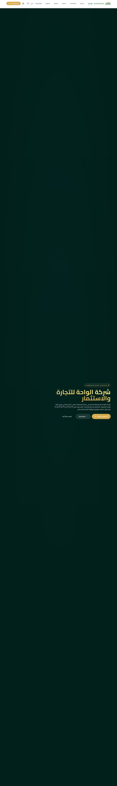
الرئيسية (90, 3)
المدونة (48, 3)
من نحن (82, 3)
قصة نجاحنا (73, 3)
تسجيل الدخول (15, 3)
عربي (32, 3)
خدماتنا (64, 3)
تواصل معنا (39, 3)
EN (28, 3)
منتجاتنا (56, 3)
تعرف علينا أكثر (67, 416)
